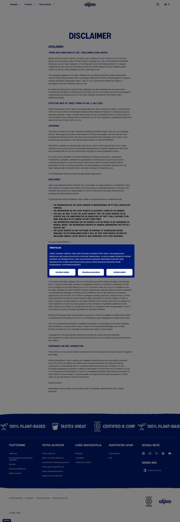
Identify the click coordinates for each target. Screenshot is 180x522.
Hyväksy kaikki (62, 272)
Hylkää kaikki (119, 272)
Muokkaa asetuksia (91, 272)
